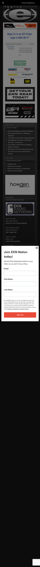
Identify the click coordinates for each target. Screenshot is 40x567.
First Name (8, 279)
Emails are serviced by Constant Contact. (18, 309)
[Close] (37, 247)
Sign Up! (20, 315)
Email (6, 268)
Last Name (8, 290)
